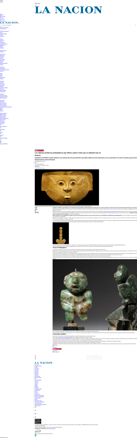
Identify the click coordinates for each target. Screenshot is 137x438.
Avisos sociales (3, 104)
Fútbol (1, 73)
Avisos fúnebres (3, 103)
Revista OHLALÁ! (3, 113)
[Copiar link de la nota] (35, 211)
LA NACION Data (3, 33)
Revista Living (2, 117)
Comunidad (2, 59)
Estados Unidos (3, 50)
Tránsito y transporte (4, 31)
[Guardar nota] (35, 207)
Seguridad (2, 55)
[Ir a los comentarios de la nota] (36, 207)
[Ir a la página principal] (68, 13)
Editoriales (2, 67)
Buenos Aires (2, 54)
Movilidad (2, 45)
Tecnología (2, 83)
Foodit (2, 17)
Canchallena (2, 77)
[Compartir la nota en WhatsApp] (36, 209)
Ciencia (1, 62)
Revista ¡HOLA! (3, 114)
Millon (131, 209)
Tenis (1, 76)
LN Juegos (2, 81)
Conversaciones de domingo (6, 106)
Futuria (1, 38)
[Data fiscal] (35, 436)
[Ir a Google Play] (38, 421)
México (55, 347)
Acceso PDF (2, 100)
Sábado (1, 108)
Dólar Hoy (2, 40)
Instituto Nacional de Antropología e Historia (109, 211)
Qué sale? (2, 94)
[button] (68, 83)
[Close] (35, 355)
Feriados (1, 86)
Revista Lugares (3, 115)
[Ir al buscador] (36, 5)
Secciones (3, 16)
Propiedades (2, 42)
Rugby (1, 74)
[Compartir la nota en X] (36, 212)
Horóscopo (2, 85)
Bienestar (2, 60)
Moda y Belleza (3, 90)
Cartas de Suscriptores (4, 69)
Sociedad (42, 149)
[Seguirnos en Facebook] (35, 407)
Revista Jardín (2, 119)
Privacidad (53, 428)
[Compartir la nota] (35, 209)
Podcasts (2, 89)
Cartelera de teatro (4, 96)
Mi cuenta (3, 21)
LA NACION (37, 149)
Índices (1, 46)
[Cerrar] (18, 23)
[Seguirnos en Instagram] (35, 413)
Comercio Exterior (3, 44)
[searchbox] (68, 25)
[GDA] (38, 432)
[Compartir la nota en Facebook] (35, 212)
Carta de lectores (3, 105)
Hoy (53, 346)
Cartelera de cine (3, 95)
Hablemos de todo (3, 63)
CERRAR (1, 0)
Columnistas (2, 68)
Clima (1, 32)
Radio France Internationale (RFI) (65, 337)
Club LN (2, 19)
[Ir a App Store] (38, 423)
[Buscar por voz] (135, 25)
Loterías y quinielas (4, 87)
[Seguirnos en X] (35, 410)
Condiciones (48, 428)
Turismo (1, 82)
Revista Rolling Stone (4, 118)
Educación (2, 56)
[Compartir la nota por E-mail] (38, 212)
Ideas (1, 109)
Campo (1, 41)
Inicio (2, 14)
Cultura (1, 58)
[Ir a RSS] (35, 417)
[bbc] (39, 151)
